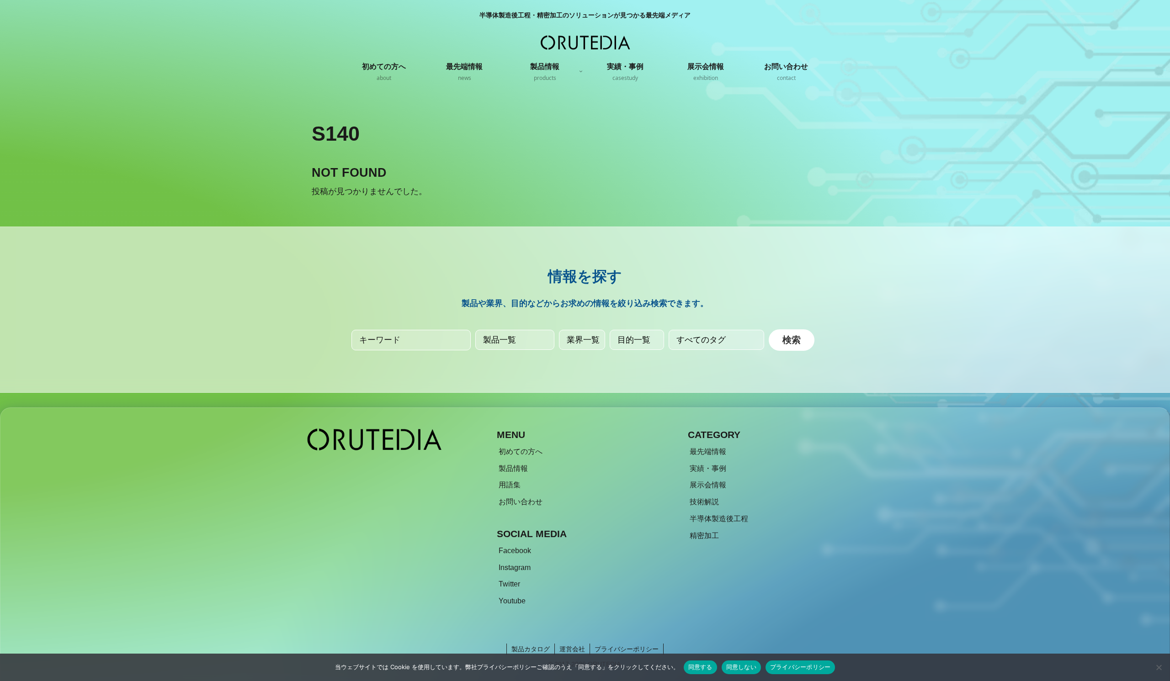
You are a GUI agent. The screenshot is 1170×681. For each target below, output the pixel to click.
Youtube (512, 601)
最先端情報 (708, 451)
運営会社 (572, 649)
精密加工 (704, 535)
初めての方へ (520, 451)
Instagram (515, 567)
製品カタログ (530, 649)
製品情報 (513, 468)
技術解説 (704, 502)
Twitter (509, 584)
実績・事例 (708, 468)
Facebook (515, 550)
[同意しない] (1158, 667)
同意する (700, 666)
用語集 (510, 485)
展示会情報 (708, 485)
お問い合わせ (520, 502)
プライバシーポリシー (627, 649)
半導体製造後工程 (719, 519)
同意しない (741, 666)
